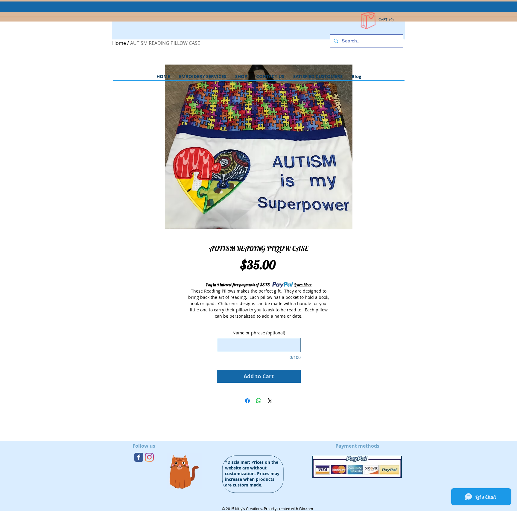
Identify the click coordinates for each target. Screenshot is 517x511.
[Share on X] (270, 400)
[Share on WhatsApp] (258, 400)
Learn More (302, 284)
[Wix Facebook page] (138, 457)
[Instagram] (149, 457)
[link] (386, 20)
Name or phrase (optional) (258, 333)
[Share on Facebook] (247, 400)
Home (119, 43)
